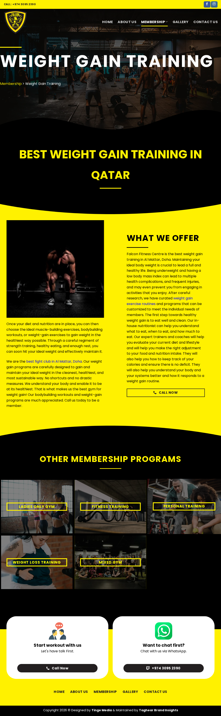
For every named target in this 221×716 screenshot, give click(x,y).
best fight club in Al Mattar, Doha (54, 361)
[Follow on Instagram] (214, 4)
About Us (127, 21)
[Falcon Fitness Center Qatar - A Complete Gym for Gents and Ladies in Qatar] (24, 22)
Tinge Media (102, 710)
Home (107, 21)
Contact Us (205, 21)
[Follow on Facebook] (207, 4)
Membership (153, 21)
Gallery (181, 21)
